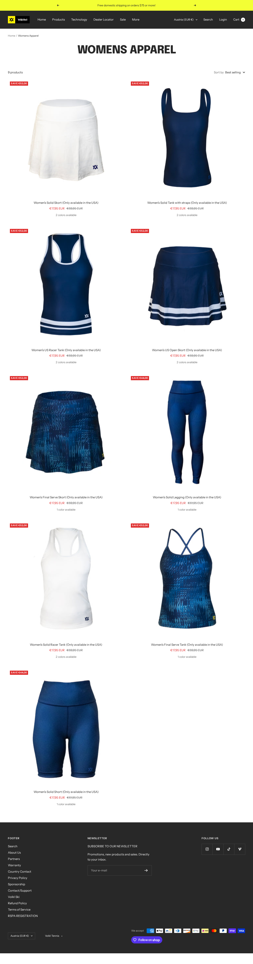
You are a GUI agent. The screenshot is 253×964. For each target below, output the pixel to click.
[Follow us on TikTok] (228, 849)
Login (223, 19)
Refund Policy (17, 903)
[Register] (146, 870)
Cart (238, 19)
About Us (14, 852)
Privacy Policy (17, 878)
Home (42, 19)
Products (58, 19)
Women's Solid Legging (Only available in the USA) (187, 497)
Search (208, 19)
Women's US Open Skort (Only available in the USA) (187, 350)
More (135, 19)
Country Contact (19, 871)
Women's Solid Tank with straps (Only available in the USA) (187, 203)
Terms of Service (19, 909)
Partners (14, 859)
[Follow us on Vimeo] (239, 849)
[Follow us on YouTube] (217, 849)
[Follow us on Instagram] (207, 849)
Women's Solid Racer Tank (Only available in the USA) (66, 644)
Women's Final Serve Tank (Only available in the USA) (187, 644)
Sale (123, 19)
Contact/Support (20, 890)
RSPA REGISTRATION (23, 916)
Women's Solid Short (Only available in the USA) (66, 792)
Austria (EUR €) (184, 19)
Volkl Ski (14, 897)
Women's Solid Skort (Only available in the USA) (66, 203)
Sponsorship (16, 884)
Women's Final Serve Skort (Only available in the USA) (66, 497)
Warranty (14, 865)
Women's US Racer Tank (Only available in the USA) (66, 350)
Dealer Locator (103, 19)
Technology (79, 19)
